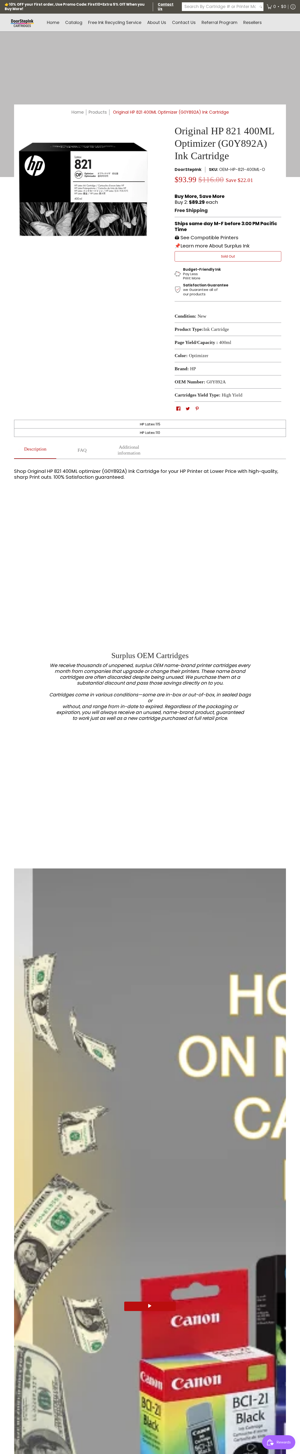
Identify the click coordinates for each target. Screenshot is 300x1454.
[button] (276, 7)
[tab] (35, 450)
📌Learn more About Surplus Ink (212, 246)
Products (98, 112)
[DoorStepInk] (22, 22)
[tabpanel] (150, 478)
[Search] (260, 6)
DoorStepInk (188, 169)
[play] (150, 1306)
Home (77, 112)
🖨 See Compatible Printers (206, 237)
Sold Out (228, 256)
